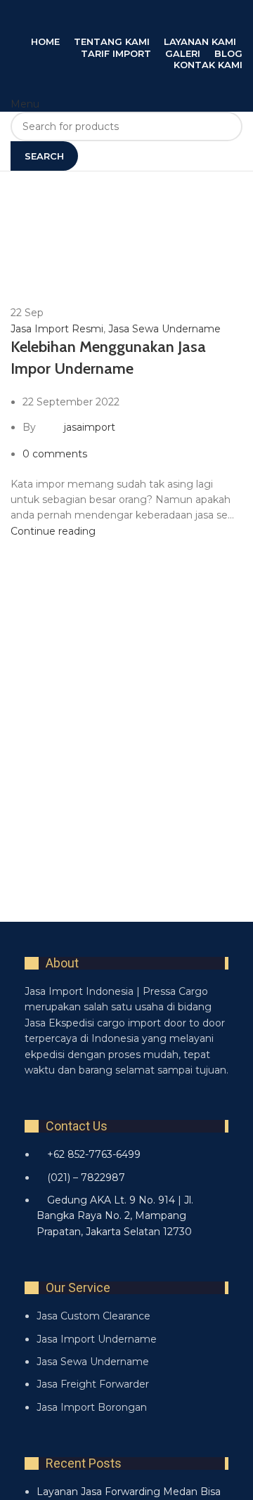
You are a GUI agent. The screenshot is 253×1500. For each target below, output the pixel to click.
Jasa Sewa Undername (164, 328)
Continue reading (53, 531)
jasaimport (89, 427)
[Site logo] (116, 83)
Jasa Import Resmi (57, 328)
